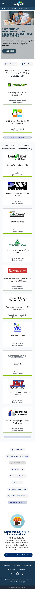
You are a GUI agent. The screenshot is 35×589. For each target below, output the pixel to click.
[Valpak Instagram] (17, 573)
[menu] (3, 3)
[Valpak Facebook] (12, 573)
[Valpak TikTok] (22, 573)
